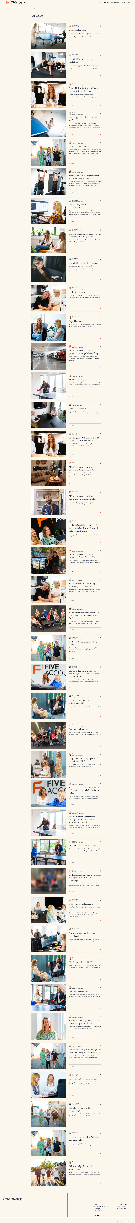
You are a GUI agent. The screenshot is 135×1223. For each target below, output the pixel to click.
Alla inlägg (33, 8)
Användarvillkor (121, 1208)
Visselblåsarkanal (122, 1206)
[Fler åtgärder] (101, 26)
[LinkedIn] (95, 1216)
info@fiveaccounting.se (101, 1206)
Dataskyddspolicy (122, 1204)
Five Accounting (12, 1198)
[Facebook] (98, 1216)
